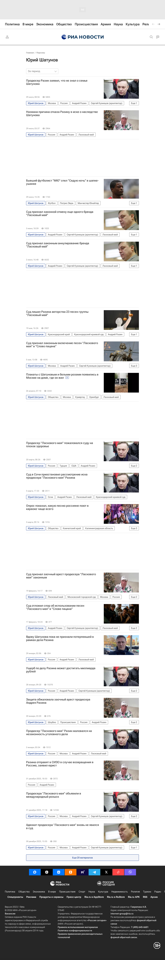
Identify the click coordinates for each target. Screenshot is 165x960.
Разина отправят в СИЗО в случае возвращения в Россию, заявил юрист (59, 764)
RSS (145, 897)
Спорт (82, 891)
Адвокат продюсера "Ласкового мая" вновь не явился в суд (62, 826)
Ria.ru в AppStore (94, 897)
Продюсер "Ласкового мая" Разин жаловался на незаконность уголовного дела (59, 732)
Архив (154, 897)
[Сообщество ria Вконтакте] (58, 872)
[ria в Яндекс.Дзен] (47, 872)
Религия (135, 891)
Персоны (40, 53)
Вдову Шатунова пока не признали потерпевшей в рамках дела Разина (60, 638)
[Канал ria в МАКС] (35, 872)
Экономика (39, 891)
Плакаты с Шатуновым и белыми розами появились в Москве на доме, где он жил (62, 376)
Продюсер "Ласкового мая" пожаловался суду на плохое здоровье (59, 444)
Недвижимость (119, 891)
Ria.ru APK (134, 897)
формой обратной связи (124, 937)
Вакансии (10, 913)
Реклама (31, 897)
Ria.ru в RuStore (116, 897)
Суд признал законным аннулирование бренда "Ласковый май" (57, 245)
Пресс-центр (74, 897)
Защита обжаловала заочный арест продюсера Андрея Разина (58, 701)
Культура (103, 891)
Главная (30, 53)
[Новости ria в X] (106, 872)
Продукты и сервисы (51, 897)
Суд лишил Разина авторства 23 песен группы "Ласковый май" (57, 313)
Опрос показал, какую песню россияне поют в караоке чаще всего (57, 507)
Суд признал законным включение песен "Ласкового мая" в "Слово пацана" (62, 344)
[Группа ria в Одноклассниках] (70, 872)
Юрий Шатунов (42, 60)
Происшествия (67, 891)
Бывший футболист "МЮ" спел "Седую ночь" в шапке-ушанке (62, 182)
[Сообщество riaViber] (130, 872)
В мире (52, 891)
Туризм (147, 891)
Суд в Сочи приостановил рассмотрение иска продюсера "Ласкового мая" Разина (56, 476)
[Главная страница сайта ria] (83, 37)
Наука (91, 891)
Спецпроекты (15, 897)
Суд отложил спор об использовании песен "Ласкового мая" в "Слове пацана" (55, 607)
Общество (24, 891)
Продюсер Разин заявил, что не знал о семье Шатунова (56, 82)
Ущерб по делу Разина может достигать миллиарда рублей (60, 670)
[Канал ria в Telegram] (94, 872)
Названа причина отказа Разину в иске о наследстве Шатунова (62, 113)
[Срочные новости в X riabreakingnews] (118, 872)
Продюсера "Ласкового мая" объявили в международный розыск (53, 795)
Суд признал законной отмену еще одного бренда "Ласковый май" (59, 213)
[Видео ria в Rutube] (82, 872)
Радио (157, 891)
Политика (10, 891)
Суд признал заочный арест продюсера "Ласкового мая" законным (61, 576)
